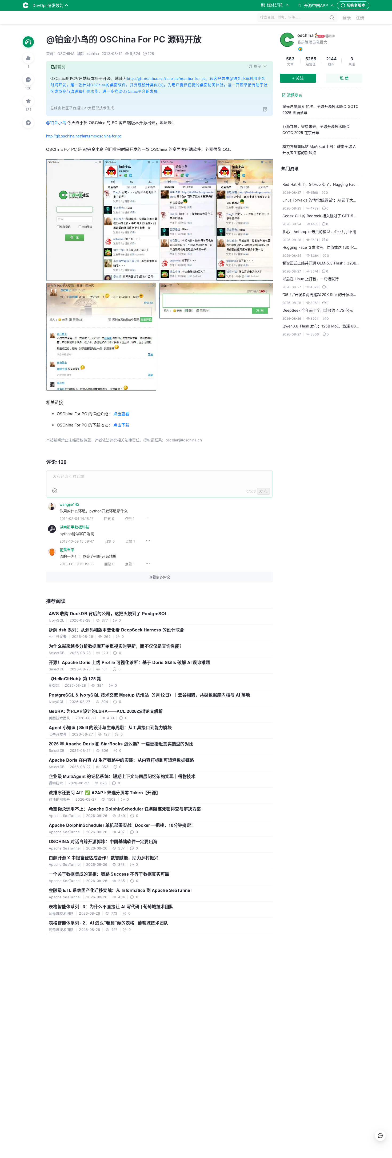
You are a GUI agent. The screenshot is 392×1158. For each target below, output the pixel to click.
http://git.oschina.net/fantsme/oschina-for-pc (84, 136)
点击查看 (121, 413)
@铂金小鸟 (56, 122)
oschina (305, 35)
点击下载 (121, 425)
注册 (360, 17)
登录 (346, 17)
